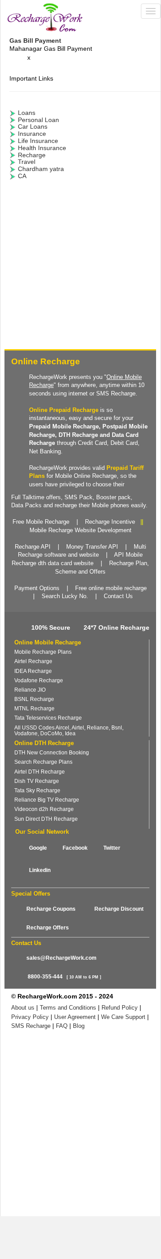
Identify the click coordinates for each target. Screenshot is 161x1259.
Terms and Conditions (68, 1007)
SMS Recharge (31, 1026)
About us (22, 1007)
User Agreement (75, 1017)
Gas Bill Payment (35, 40)
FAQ (62, 1026)
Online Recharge (45, 361)
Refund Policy (120, 1007)
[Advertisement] (80, 267)
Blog (79, 1026)
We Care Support (123, 1017)
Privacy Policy (30, 1017)
